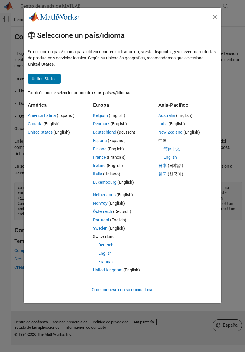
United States (40, 132)
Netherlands (104, 194)
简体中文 (171, 148)
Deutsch (106, 245)
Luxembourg (105, 182)
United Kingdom (107, 270)
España (100, 140)
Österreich (102, 211)
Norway (100, 203)
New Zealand (170, 132)
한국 (162, 174)
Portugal (101, 219)
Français (106, 261)
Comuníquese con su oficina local (122, 289)
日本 (162, 165)
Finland (100, 148)
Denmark (101, 123)
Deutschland (104, 132)
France (99, 157)
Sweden (100, 228)
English (105, 253)
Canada (35, 123)
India (163, 123)
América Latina (42, 115)
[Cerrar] (215, 17)
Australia (166, 115)
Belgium (100, 115)
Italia (97, 174)
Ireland (99, 165)
